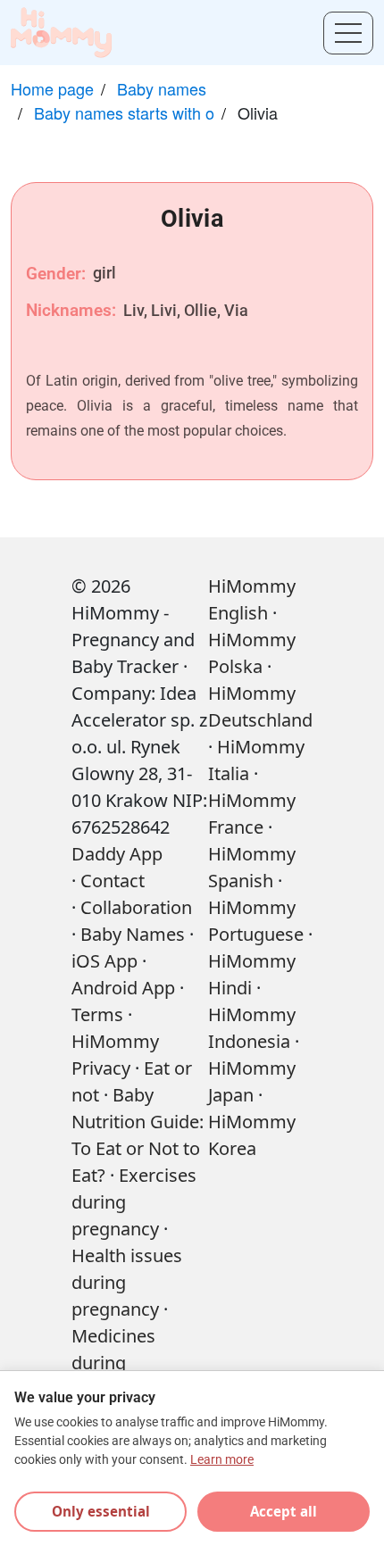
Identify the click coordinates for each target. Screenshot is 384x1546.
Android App (123, 988)
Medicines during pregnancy (115, 1362)
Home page (52, 88)
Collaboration (136, 907)
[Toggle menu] (348, 33)
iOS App (104, 961)
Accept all (283, 1511)
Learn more (222, 1459)
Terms (97, 1014)
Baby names (161, 88)
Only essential (101, 1511)
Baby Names (132, 934)
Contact (112, 881)
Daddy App (117, 854)
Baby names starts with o (124, 112)
